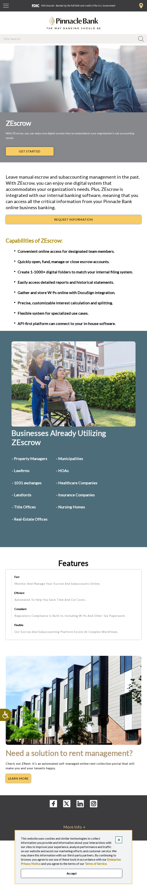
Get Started (29, 151)
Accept (72, 873)
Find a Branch (141, 6)
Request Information (73, 219)
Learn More (19, 779)
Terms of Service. (96, 863)
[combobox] (68, 38)
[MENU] (6, 6)
